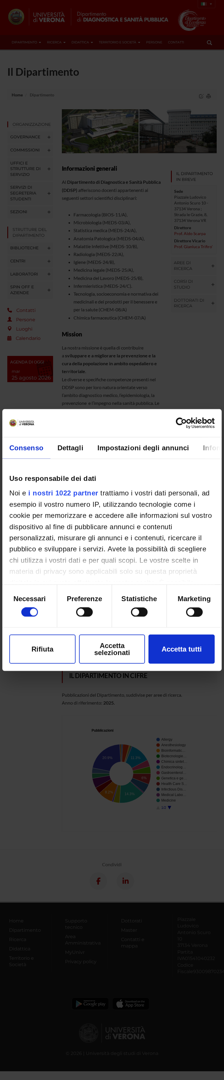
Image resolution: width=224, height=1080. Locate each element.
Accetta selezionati (112, 649)
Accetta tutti (182, 649)
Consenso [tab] (26, 448)
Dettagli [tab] (70, 448)
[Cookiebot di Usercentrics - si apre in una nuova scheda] (189, 423)
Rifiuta (42, 649)
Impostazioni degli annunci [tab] (143, 448)
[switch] (84, 612)
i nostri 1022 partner (63, 493)
